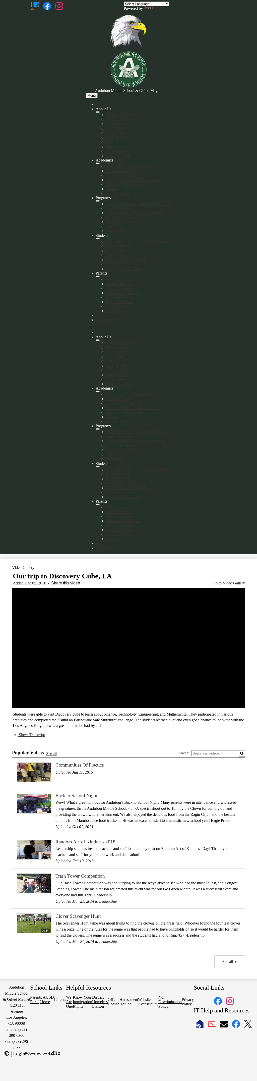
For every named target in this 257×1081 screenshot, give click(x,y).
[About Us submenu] (98, 112)
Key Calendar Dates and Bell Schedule (137, 241)
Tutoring (112, 189)
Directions (114, 142)
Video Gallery (117, 151)
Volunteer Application (123, 293)
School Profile (117, 128)
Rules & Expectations (123, 250)
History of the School (123, 133)
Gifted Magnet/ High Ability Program (135, 213)
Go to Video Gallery (229, 583)
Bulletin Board (117, 193)
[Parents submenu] (98, 276)
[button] (98, 340)
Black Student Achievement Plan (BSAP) (139, 204)
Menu (92, 95)
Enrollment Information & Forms (132, 166)
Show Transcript (31, 735)
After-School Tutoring (123, 268)
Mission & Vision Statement (128, 119)
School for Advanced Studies (129, 217)
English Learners (119, 208)
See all (51, 753)
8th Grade (113, 311)
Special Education (120, 222)
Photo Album (116, 146)
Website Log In (118, 155)
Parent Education (119, 302)
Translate (161, 8)
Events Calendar (119, 284)
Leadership (108, 901)
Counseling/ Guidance (123, 175)
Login (14, 1054)
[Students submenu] (98, 238)
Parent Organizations (122, 288)
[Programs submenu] (98, 201)
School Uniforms (119, 306)
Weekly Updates (119, 279)
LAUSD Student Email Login (129, 259)
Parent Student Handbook (126, 246)
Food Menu (115, 255)
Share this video (65, 583)
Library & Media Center (125, 184)
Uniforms (113, 264)
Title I (110, 226)
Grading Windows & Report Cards (133, 180)
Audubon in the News (123, 124)
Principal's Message (121, 115)
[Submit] (242, 753)
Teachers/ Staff (117, 171)
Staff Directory (117, 137)
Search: (184, 753)
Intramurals (114, 231)
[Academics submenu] (98, 163)
